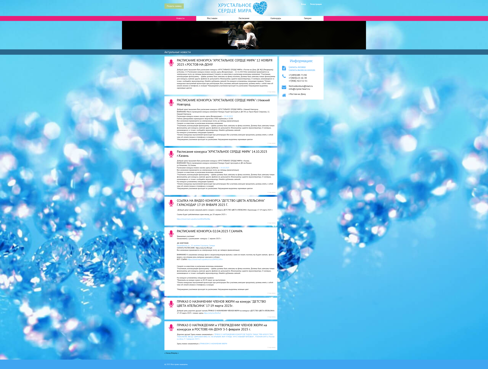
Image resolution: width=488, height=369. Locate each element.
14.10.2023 (224, 168)
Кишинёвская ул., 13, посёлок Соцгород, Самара (196, 245)
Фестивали (212, 18)
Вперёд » (175, 353)
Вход (303, 4)
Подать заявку (174, 5)
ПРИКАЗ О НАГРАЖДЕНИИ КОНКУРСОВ (226, 336)
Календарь (276, 18)
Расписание (244, 18)
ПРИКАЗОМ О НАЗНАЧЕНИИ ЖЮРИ (213, 343)
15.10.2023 (228, 116)
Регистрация (316, 4)
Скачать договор (297, 66)
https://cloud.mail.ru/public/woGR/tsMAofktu (193, 219)
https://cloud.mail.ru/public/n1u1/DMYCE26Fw (205, 259)
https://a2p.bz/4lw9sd (212, 313)
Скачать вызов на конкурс (302, 69)
